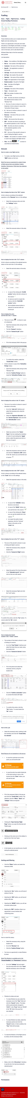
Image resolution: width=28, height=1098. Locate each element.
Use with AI (6, 11)
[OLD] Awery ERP (4, 7)
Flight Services (14, 7)
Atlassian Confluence (11, 1094)
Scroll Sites (3, 1094)
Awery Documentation (18, 2)
